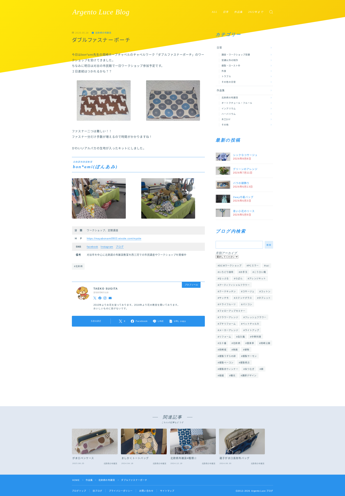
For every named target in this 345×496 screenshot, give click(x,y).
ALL (214, 12)
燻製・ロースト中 (231, 65)
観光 (233, 375)
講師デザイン (249, 375)
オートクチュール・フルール (237, 103)
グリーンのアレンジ (245, 169)
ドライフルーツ (227, 304)
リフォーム (225, 337)
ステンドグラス (243, 298)
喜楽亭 (250, 343)
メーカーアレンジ (228, 330)
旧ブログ (97, 491)
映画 (235, 350)
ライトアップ (252, 330)
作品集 (238, 12)
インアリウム (229, 108)
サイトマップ (167, 491)
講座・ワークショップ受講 (236, 55)
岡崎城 (222, 350)
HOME (76, 480)
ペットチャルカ (251, 324)
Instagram (107, 246)
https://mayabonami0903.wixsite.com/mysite (114, 238)
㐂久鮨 (241, 337)
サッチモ (224, 298)
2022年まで (255, 12)
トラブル (226, 76)
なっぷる (224, 278)
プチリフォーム (227, 324)
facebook (92, 246)
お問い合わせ (146, 491)
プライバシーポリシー (121, 491)
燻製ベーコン (226, 362)
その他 (225, 125)
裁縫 (221, 375)
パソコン (247, 304)
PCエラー (253, 265)
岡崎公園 (265, 343)
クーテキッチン (227, 291)
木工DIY (226, 119)
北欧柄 (236, 343)
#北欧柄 (78, 266)
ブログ (120, 246)
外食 (224, 71)
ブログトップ (79, 491)
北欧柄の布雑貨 (103, 33)
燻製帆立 (245, 362)
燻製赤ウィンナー (228, 369)
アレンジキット (257, 278)
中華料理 (256, 337)
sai (267, 265)
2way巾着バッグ (243, 197)
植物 (247, 350)
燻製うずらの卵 (227, 356)
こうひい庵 (260, 272)
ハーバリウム (229, 114)
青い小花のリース (244, 211)
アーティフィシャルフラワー (234, 285)
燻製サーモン (250, 356)
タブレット (265, 298)
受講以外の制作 (230, 60)
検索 (268, 245)
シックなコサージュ (245, 155)
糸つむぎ (249, 369)
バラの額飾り (241, 183)
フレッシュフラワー (255, 317)
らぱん (239, 278)
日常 (226, 12)
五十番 (222, 343)
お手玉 (243, 272)
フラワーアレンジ (228, 317)
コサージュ (248, 291)
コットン (265, 291)
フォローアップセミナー (232, 311)
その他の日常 (229, 82)
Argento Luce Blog (101, 12)
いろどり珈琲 (226, 272)
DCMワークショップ (230, 265)
